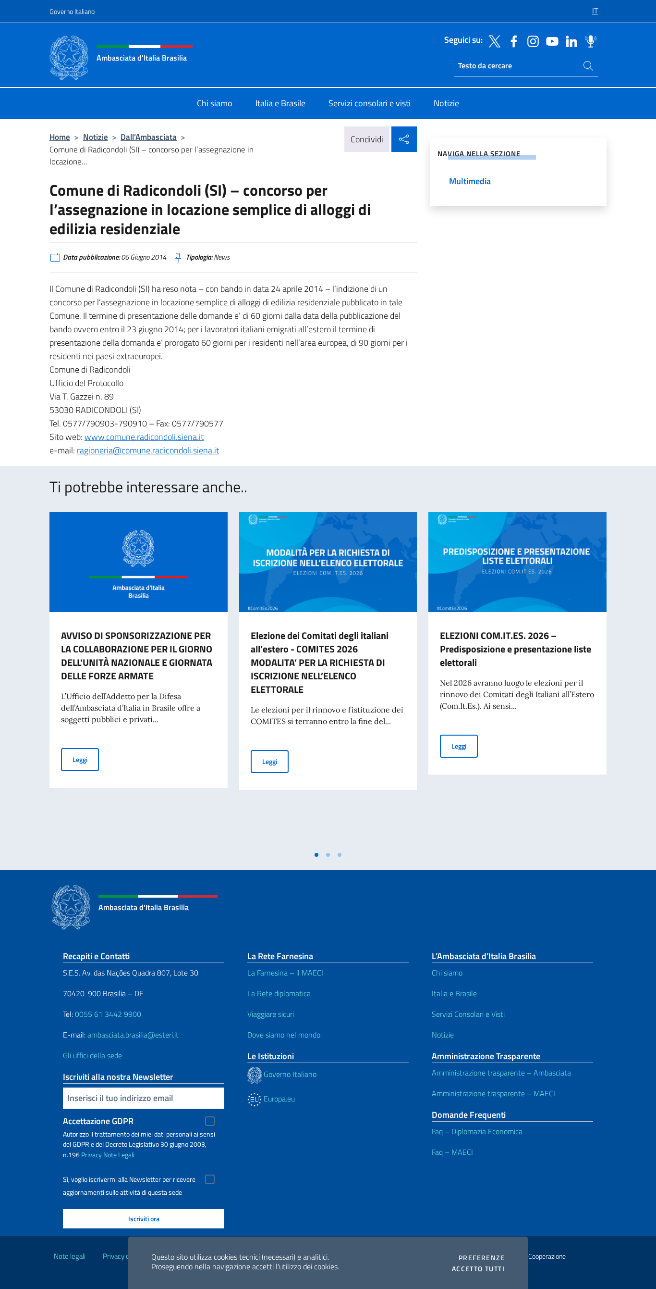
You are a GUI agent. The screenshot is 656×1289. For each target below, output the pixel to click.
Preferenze (482, 1257)
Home (59, 137)
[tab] (316, 855)
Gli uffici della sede (92, 1055)
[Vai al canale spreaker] (588, 40)
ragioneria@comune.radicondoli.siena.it (148, 450)
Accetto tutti (478, 1268)
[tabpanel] (138, 679)
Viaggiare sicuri (270, 1014)
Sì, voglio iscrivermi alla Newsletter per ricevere (129, 1179)
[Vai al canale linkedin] (569, 40)
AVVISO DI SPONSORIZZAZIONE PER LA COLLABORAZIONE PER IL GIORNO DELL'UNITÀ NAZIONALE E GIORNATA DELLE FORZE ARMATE (136, 655)
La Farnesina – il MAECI (285, 972)
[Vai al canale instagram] (530, 40)
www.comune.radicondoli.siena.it (144, 436)
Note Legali (118, 1155)
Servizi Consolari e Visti (468, 1014)
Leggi (86, 759)
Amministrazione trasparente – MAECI (493, 1093)
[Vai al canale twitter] (492, 40)
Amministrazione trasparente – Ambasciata (501, 1072)
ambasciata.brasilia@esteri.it (133, 1034)
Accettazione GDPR (98, 1120)
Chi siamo (447, 972)
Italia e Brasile (454, 993)
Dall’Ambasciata (149, 137)
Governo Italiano (72, 11)
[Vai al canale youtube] (549, 40)
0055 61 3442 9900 (107, 1014)
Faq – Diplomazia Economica (477, 1131)
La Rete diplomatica (279, 993)
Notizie (95, 137)
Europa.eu (278, 1098)
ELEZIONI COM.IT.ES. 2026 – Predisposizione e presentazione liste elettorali (515, 649)
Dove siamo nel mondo (283, 1034)
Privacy (91, 1155)
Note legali (69, 1256)
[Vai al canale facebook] (511, 40)
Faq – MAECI (452, 1152)
